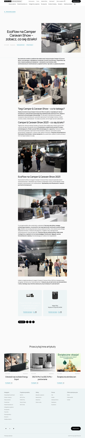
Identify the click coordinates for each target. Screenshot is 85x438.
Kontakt (52, 397)
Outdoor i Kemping (7, 397)
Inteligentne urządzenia (8, 407)
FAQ (52, 395)
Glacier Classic (23, 402)
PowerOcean (6, 402)
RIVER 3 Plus (22, 399)
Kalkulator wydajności (40, 395)
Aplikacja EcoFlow (54, 399)
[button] (31, 1)
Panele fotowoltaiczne (8, 404)
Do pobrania (53, 404)
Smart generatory (7, 414)
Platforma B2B (70, 397)
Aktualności (38, 399)
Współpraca (53, 402)
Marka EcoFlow (38, 397)
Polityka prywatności (8, 435)
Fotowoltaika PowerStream (9, 395)
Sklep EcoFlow (76, 428)
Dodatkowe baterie (7, 419)
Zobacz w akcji (38, 402)
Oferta (68, 395)
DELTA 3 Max (22, 404)
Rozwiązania (6, 409)
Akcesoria (6, 416)
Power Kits (6, 412)
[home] (13, 1)
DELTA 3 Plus (22, 397)
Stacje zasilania (7, 399)
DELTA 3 (21, 395)
